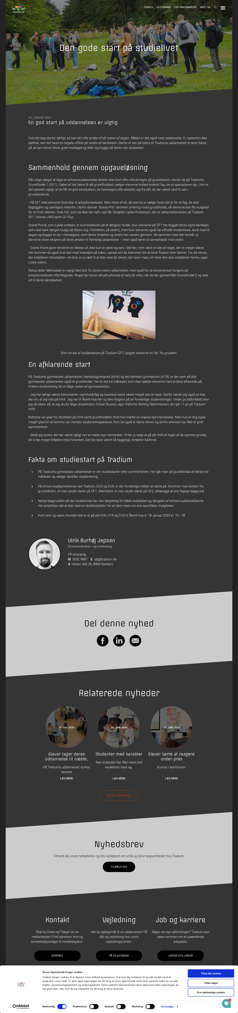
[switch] (94, 1006)
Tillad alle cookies (211, 973)
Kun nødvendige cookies (211, 992)
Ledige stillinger (180, 955)
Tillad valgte (211, 983)
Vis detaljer (167, 1006)
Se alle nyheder (119, 795)
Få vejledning (119, 955)
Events (149, 7)
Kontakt (57, 955)
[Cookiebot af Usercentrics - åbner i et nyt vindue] (21, 1006)
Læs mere (66, 778)
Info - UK (205, 7)
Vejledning (164, 7)
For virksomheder (185, 7)
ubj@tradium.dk (105, 559)
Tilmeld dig (119, 866)
